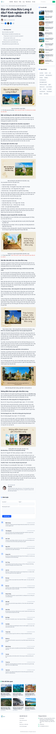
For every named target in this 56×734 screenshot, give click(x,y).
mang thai (49, 89)
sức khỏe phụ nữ (43, 79)
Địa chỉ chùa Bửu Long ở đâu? (8, 32)
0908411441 (42, 724)
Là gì (23, 1)
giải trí (50, 84)
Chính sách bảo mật (23, 720)
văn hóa (44, 89)
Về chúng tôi (22, 718)
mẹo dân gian (49, 91)
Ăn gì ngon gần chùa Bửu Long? (9, 37)
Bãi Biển (11, 1)
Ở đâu (20, 1)
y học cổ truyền (49, 86)
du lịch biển (42, 75)
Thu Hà (10, 486)
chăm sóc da (42, 86)
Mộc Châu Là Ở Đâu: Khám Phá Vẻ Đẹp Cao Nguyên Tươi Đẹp (6, 695)
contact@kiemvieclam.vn (44, 726)
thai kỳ (41, 93)
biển (40, 89)
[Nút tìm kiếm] (53, 2)
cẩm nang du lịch (49, 75)
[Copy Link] (13, 23)
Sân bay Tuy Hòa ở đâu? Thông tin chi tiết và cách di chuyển (18, 709)
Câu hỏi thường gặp (23, 726)
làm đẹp (41, 77)
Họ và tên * (4, 501)
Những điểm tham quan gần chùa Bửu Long (10, 43)
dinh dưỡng (46, 93)
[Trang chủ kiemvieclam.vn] (2, 2)
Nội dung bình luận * (6, 506)
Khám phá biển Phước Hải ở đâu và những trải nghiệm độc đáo (30, 709)
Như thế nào (28, 1)
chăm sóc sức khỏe (43, 84)
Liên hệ (21, 722)
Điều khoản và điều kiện (24, 724)
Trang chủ (3, 5)
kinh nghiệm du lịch (43, 82)
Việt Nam (46, 77)
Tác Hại (33, 1)
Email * (20, 501)
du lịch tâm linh (42, 91)
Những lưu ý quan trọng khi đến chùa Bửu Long (12, 39)
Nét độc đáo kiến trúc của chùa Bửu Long (10, 41)
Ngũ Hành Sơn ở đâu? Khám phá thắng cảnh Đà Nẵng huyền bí (5, 709)
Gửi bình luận (7, 516)
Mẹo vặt (16, 1)
